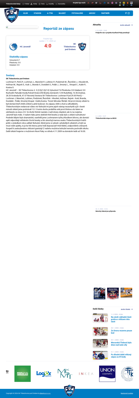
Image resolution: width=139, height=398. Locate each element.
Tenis (43, 4)
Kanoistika (61, 4)
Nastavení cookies (127, 393)
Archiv (92, 13)
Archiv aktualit (126, 25)
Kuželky (51, 4)
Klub (25, 13)
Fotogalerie (77, 13)
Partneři (105, 13)
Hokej (35, 4)
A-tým (50, 13)
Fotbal (27, 4)
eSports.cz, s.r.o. (45, 393)
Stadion (37, 13)
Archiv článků (127, 309)
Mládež (62, 13)
